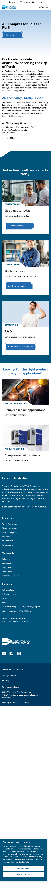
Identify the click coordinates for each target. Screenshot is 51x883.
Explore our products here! (17, 460)
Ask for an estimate (17, 225)
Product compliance (10, 687)
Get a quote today (18, 210)
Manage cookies (9, 675)
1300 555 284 (11, 138)
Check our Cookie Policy (20, 862)
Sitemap (6, 680)
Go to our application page (16, 415)
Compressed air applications (25, 410)
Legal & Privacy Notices (12, 669)
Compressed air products (22, 455)
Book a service (15, 271)
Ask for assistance (17, 286)
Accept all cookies (23, 868)
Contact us (11, 35)
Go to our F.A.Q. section (18, 346)
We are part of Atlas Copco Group (16, 702)
